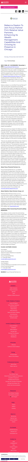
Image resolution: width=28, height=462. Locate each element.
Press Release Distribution (13, 305)
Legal (14, 293)
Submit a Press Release (14, 356)
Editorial (13, 448)
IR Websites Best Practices (13, 379)
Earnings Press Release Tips (14, 383)
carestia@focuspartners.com (8, 269)
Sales (14, 445)
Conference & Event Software (14, 346)
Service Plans (13, 364)
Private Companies (14, 289)
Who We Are (13, 416)
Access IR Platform (14, 325)
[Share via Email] (26, 11)
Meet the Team (14, 418)
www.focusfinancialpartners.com (9, 188)
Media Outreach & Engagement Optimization (13, 375)
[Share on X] (20, 11)
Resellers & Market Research (14, 295)
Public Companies (13, 288)
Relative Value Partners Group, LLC (12, 76)
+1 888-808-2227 (13, 443)
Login (14, 441)
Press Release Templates (13, 393)
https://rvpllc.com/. (14, 206)
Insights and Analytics (13, 316)
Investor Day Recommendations (13, 385)
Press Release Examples (13, 394)
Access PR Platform (14, 303)
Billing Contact (14, 450)
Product (13, 404)
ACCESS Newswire (14, 429)
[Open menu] (25, 2)
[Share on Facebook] (16, 11)
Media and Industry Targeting (14, 312)
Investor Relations (13, 419)
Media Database (13, 306)
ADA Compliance (13, 329)
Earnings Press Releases (13, 333)
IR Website (13, 327)
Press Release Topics (13, 374)
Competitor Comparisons (13, 377)
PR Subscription (13, 354)
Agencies (13, 291)
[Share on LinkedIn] (23, 11)
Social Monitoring (13, 314)
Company (14, 408)
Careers (13, 421)
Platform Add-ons (13, 366)
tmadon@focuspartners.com (8, 259)
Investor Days (13, 335)
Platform (13, 406)
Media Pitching (14, 308)
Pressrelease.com (13, 433)
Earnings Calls (14, 331)
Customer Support (13, 446)
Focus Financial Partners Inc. (11, 66)
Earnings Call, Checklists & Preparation (14, 381)
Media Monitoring (13, 310)
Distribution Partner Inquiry (13, 452)
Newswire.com (14, 431)
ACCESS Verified (13, 317)
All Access (14, 344)
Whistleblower (13, 336)
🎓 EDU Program (13, 396)
